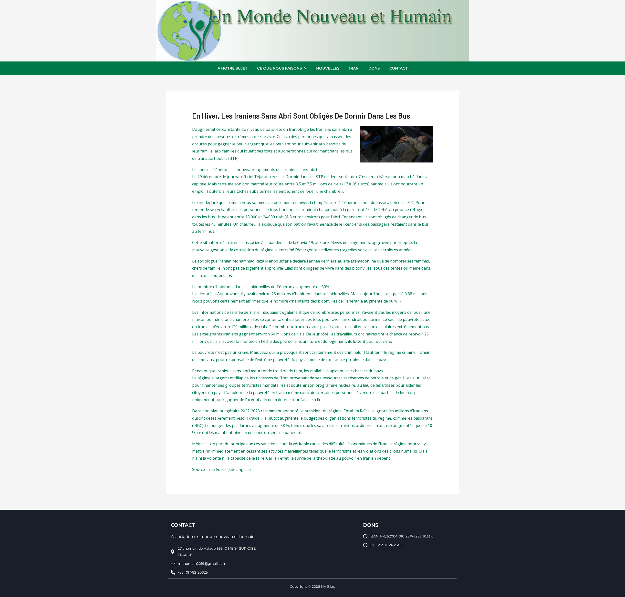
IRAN (354, 68)
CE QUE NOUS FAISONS (279, 68)
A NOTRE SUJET (232, 68)
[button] (281, 68)
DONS (374, 68)
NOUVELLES (327, 68)
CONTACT (398, 68)
